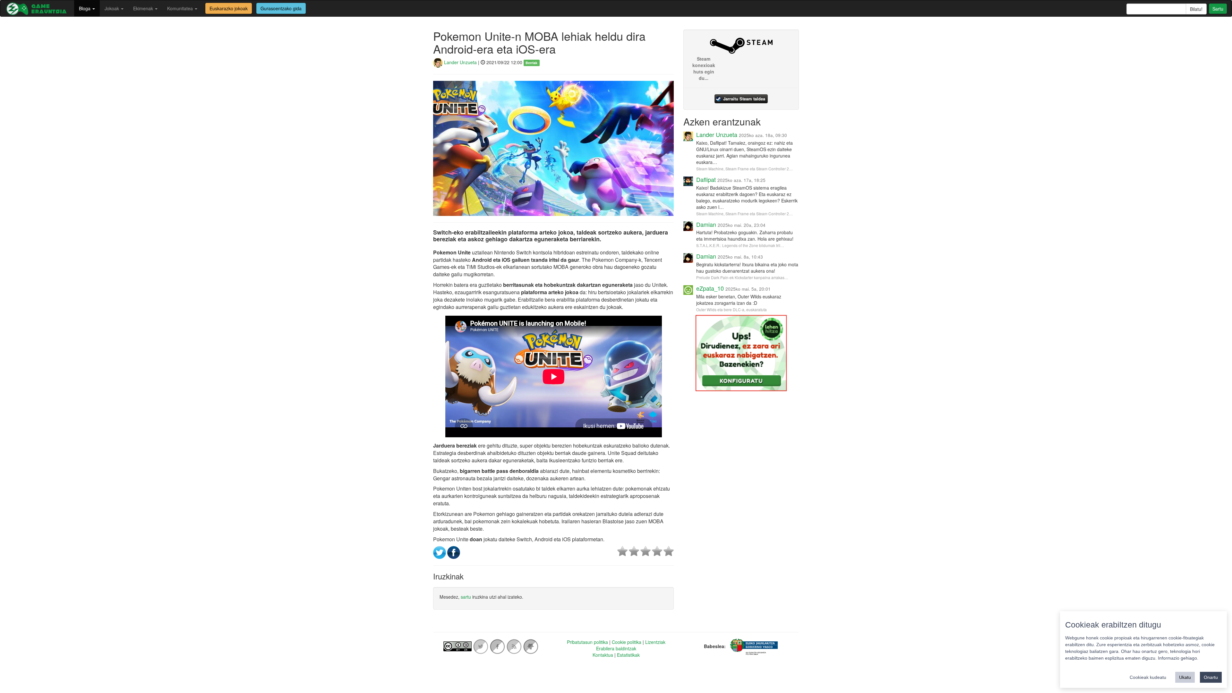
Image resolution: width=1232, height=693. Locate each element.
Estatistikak (628, 655)
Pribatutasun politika (587, 642)
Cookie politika (626, 642)
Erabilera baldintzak (616, 648)
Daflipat (706, 179)
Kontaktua (603, 655)
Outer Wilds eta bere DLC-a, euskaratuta (731, 309)
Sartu (1217, 8)
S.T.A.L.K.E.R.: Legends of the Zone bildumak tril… (740, 245)
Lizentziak (655, 642)
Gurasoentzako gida (281, 8)
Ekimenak (143, 8)
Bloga (85, 8)
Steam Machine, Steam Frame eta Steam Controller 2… (744, 168)
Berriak (531, 62)
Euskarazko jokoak (229, 8)
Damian (706, 224)
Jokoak (112, 8)
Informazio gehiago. (1178, 658)
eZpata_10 (710, 288)
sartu (466, 597)
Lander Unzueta (460, 62)
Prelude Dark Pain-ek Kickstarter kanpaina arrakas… (742, 277)
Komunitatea (180, 8)
